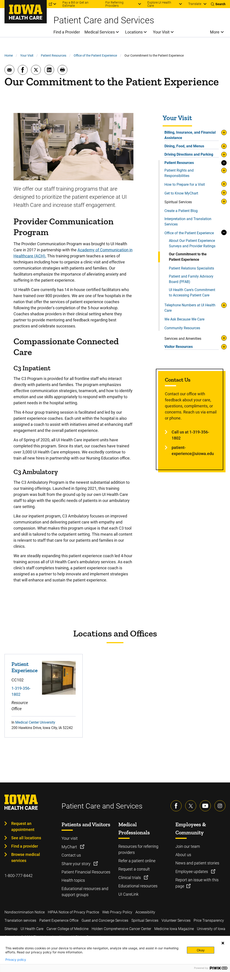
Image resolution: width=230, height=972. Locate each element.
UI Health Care (32, 929)
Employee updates (192, 871)
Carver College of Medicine (67, 929)
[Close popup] (223, 943)
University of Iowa (211, 929)
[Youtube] (205, 805)
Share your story (76, 863)
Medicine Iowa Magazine (174, 929)
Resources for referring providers (138, 849)
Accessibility (145, 912)
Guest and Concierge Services (105, 920)
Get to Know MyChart (181, 193)
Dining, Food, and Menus (184, 146)
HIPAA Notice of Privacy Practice (73, 912)
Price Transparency (209, 920)
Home (8, 55)
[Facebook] (176, 805)
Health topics (73, 880)
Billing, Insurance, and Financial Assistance (190, 135)
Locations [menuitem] (134, 32)
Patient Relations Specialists (191, 268)
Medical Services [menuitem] (99, 32)
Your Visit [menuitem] (161, 32)
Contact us (71, 855)
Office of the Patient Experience (95, 55)
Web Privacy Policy (117, 912)
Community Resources (182, 328)
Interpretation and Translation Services (187, 221)
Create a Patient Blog (181, 211)
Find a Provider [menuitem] (66, 32)
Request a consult (134, 869)
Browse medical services (25, 857)
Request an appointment (22, 826)
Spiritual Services (144, 920)
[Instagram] (220, 805)
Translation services (20, 920)
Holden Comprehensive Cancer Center (121, 929)
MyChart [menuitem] (41, 4)
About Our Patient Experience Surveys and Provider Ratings (192, 243)
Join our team (187, 846)
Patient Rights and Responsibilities (179, 173)
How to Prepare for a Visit (184, 184)
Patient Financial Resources (86, 872)
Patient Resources (53, 55)
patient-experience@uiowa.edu (193, 450)
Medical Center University (35, 722)
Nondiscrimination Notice (24, 912)
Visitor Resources (178, 347)
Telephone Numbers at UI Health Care (189, 308)
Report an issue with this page (197, 882)
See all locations (26, 837)
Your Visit (26, 55)
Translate (194, 4)
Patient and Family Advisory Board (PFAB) (191, 279)
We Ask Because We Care (184, 319)
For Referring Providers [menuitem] (114, 4)
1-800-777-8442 (18, 875)
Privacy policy (15, 959)
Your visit (70, 838)
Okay (201, 950)
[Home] (25, 11)
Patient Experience (24, 667)
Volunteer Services (175, 920)
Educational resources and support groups (85, 891)
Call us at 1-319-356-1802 (190, 435)
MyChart (70, 846)
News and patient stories (197, 863)
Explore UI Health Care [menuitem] (159, 4)
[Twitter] (190, 805)
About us (183, 854)
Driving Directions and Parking (188, 154)
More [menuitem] (214, 32)
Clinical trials (130, 877)
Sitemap (11, 929)
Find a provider (24, 846)
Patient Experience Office (58, 920)
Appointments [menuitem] (14, 4)
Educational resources (137, 886)
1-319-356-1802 (21, 691)
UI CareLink (128, 894)
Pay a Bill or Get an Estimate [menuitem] (75, 4)
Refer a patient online (136, 860)
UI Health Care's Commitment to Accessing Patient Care (192, 292)
